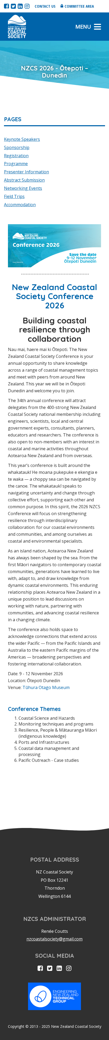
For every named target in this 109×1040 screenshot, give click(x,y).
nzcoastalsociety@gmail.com (54, 939)
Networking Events (23, 188)
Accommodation (20, 205)
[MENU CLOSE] (97, 27)
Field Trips (14, 196)
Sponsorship (16, 147)
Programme (16, 163)
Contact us (45, 6)
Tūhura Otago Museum (46, 687)
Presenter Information (26, 172)
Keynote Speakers (22, 139)
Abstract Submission (24, 180)
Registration (16, 156)
